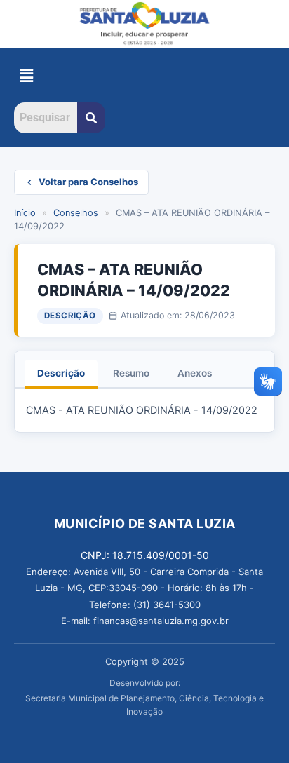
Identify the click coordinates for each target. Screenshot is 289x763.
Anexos (194, 373)
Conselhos (75, 213)
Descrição (61, 373)
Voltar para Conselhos (88, 181)
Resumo (131, 373)
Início (25, 213)
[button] (26, 75)
